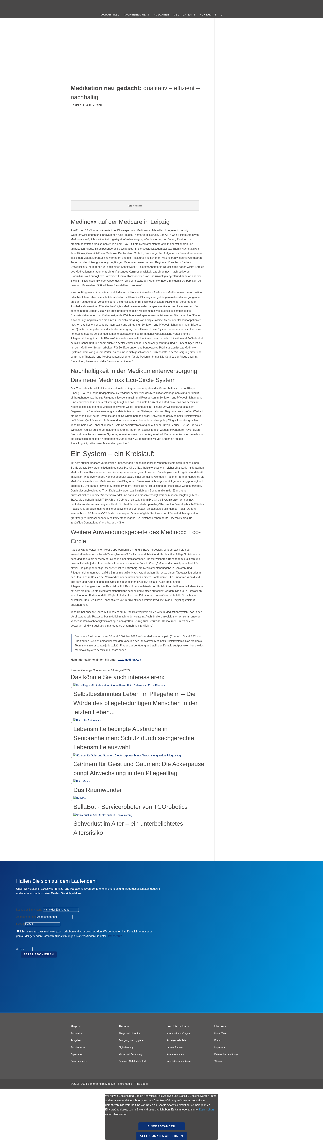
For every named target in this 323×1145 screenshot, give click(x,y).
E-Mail (20, 924)
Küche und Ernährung (130, 1054)
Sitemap (218, 1061)
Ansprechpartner (26, 916)
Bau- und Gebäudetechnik (133, 1061)
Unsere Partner (175, 1047)
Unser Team (220, 1033)
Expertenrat (77, 1054)
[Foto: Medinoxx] (137, 198)
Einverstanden (161, 1126)
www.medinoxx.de (129, 659)
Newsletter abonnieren (179, 1061)
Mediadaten (182, 14)
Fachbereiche (135, 14)
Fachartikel (109, 14)
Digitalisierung (126, 1047)
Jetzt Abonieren (39, 954)
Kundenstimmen (175, 1054)
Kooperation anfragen (178, 1033)
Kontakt (206, 14)
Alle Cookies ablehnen (161, 1136)
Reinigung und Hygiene (131, 1040)
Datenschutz (114, 936)
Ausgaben (161, 14)
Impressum (220, 1047)
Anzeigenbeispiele (176, 1040)
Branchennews (78, 1061)
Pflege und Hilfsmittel (130, 1033)
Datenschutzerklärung (226, 1054)
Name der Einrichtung (29, 909)
